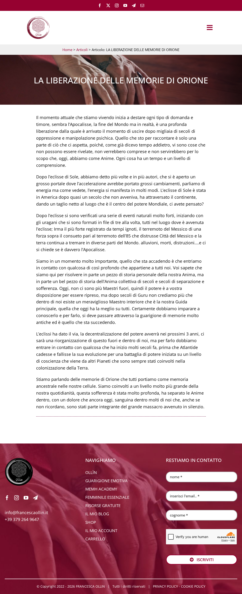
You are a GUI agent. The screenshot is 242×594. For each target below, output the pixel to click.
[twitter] (108, 5)
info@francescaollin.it (26, 512)
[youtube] (125, 5)
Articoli (82, 49)
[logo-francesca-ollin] (19, 460)
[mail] (142, 5)
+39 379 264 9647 (22, 519)
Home (67, 49)
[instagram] (117, 5)
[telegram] (134, 5)
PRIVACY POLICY (165, 586)
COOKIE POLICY (193, 586)
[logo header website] (38, 15)
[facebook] (100, 5)
